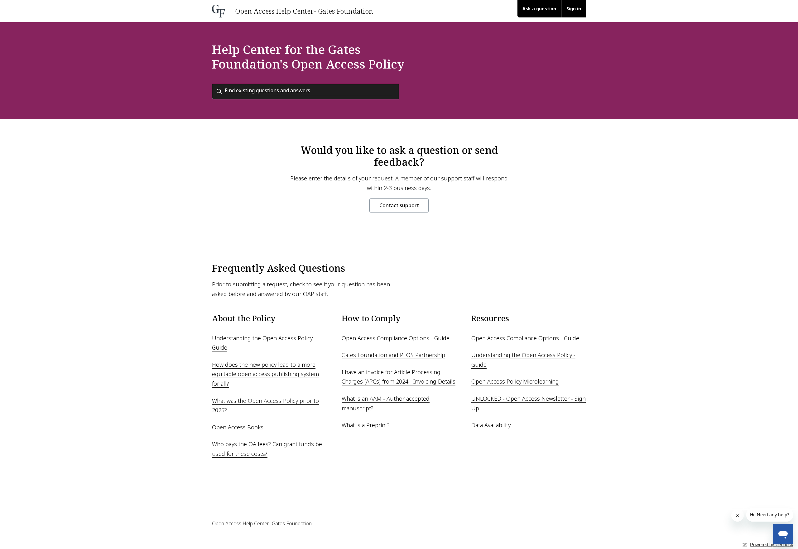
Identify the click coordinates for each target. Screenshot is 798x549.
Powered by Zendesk (771, 544)
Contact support (399, 205)
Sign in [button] (573, 9)
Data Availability (491, 425)
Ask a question (539, 9)
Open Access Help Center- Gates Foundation (262, 523)
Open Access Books (237, 427)
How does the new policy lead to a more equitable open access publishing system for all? (265, 374)
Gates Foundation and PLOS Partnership (393, 355)
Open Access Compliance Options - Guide (395, 338)
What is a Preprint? (366, 425)
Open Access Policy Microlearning (515, 381)
